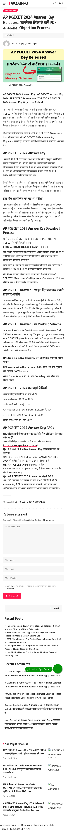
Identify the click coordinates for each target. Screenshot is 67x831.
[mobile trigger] (5, 3)
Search (56, 608)
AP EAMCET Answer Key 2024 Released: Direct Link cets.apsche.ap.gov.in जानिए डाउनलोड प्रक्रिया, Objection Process (24, 807)
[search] (55, 3)
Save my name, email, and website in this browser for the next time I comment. (32, 587)
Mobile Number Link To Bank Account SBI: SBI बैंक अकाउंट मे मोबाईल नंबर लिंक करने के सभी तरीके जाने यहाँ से (33, 708)
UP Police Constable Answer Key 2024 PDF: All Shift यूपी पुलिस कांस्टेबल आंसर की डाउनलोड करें (22, 769)
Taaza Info (18, 3)
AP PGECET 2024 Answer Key (30, 501)
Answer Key (10, 10)
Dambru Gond (11, 705)
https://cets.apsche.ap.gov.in (20, 246)
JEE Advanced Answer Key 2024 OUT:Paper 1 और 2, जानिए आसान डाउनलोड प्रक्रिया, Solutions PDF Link (22, 788)
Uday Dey (9, 720)
